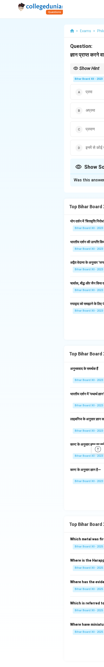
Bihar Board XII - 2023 (89, 79)
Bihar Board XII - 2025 (89, 546)
